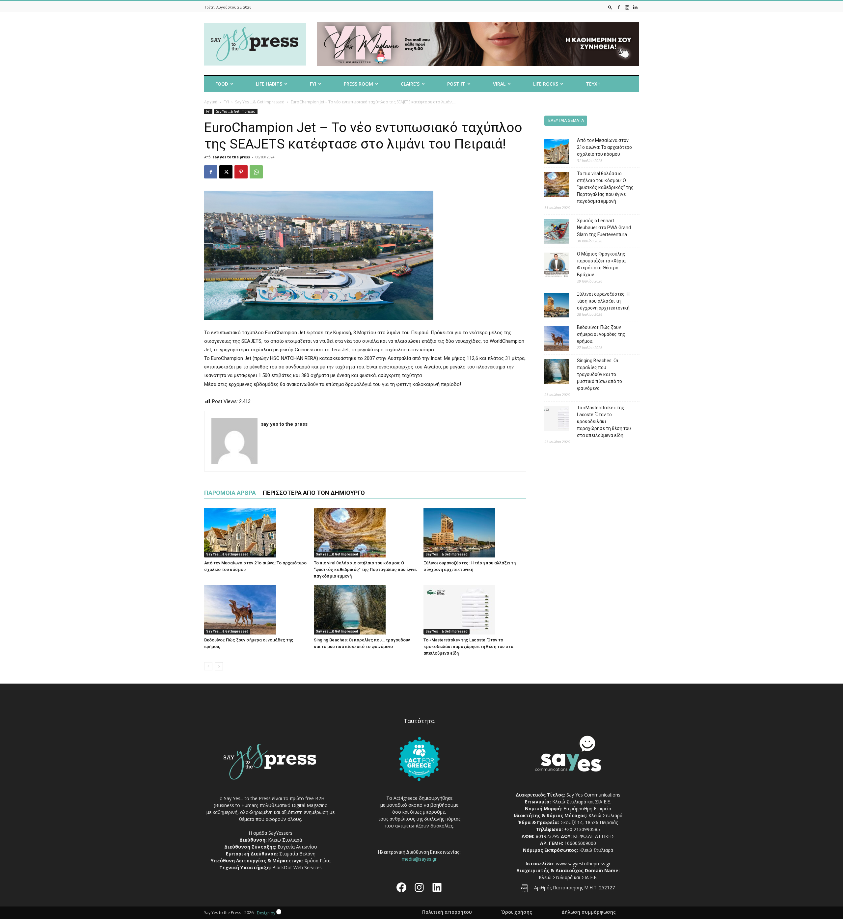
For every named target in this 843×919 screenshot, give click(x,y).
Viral (499, 84)
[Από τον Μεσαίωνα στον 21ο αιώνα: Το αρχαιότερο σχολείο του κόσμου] (255, 532)
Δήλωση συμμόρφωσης (588, 912)
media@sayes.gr (419, 859)
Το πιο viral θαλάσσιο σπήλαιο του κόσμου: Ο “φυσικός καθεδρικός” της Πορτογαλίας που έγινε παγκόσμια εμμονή (365, 569)
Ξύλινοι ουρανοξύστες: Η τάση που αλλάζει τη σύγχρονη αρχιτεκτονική (603, 301)
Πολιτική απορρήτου (447, 912)
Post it (456, 84)
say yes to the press (231, 156)
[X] (225, 171)
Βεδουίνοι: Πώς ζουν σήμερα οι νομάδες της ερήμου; (601, 334)
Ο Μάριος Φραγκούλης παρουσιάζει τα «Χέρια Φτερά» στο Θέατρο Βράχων (601, 264)
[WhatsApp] (256, 171)
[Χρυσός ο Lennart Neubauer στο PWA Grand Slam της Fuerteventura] (551, 232)
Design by (266, 913)
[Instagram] (627, 7)
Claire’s (410, 84)
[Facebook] (618, 7)
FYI (313, 84)
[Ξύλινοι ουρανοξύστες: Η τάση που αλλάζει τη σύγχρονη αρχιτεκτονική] (474, 532)
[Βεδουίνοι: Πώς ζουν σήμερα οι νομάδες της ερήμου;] (255, 610)
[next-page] (219, 666)
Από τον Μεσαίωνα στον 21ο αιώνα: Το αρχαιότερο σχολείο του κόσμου (604, 147)
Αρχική (210, 102)
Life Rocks (545, 84)
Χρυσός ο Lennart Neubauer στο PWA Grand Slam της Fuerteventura (604, 227)
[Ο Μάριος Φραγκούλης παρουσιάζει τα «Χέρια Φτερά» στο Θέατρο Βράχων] (551, 266)
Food (221, 84)
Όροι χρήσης (516, 912)
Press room (358, 84)
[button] (610, 7)
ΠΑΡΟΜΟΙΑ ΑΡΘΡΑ (230, 492)
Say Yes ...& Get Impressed (260, 102)
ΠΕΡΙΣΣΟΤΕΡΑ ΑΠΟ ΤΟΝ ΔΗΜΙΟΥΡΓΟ (314, 492)
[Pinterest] (241, 171)
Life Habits (269, 84)
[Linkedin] (635, 7)
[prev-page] (208, 666)
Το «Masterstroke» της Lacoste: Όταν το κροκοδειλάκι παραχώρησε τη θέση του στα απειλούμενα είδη (468, 646)
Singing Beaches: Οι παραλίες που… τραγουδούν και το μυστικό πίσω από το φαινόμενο (599, 374)
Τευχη (593, 84)
